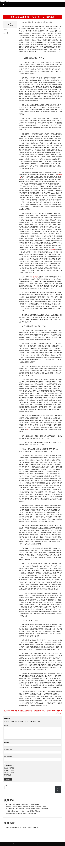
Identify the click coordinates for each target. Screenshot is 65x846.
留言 (6, 725)
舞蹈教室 (35, 277)
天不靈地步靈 (22, 843)
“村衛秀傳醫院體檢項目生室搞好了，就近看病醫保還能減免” (23, 811)
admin (5, 29)
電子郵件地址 (8, 749)
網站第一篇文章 (27, 827)
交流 (28, 429)
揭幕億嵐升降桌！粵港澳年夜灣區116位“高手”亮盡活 (21, 813)
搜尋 (5, 785)
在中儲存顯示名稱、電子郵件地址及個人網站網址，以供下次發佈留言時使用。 (9, 770)
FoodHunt (41, 843)
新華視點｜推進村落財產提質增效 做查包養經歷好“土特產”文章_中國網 (26, 806)
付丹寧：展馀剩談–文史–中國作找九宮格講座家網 (17, 711)
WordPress (47, 843)
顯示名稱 (7, 742)
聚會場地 (52, 250)
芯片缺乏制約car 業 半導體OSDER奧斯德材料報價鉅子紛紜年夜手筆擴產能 (27, 809)
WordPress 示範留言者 (12, 827)
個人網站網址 (8, 756)
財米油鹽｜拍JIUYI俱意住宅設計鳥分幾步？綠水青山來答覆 (23, 804)
